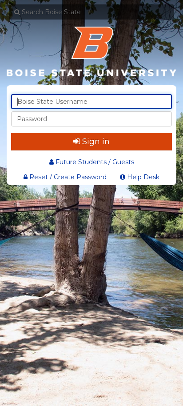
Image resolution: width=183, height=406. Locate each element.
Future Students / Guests (95, 162)
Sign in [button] (96, 141)
